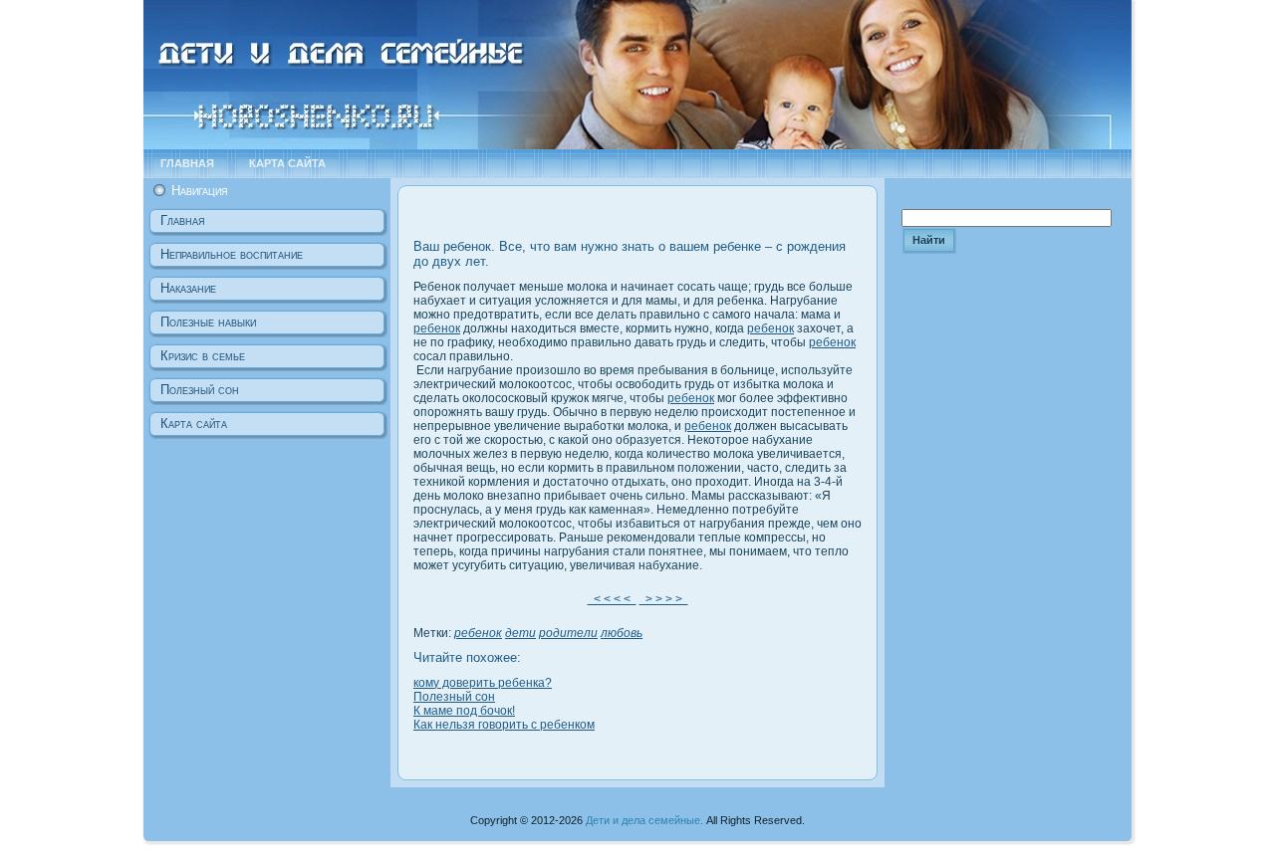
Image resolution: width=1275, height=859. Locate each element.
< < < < (612, 599)
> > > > (663, 599)
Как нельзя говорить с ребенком (504, 725)
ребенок (436, 328)
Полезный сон (454, 697)
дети (520, 633)
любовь (621, 633)
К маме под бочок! (464, 711)
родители (568, 633)
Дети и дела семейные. (644, 820)
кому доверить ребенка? (482, 683)
